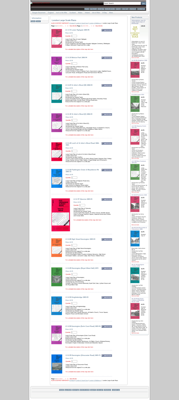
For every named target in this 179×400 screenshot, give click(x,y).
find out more (135, 57)
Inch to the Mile (61, 13)
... (63, 26)
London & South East (82, 23)
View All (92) (73, 26)
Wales (80, 13)
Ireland (87, 13)
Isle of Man (96, 13)
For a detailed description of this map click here (79, 49)
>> (68, 26)
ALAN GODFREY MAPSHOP (60, 23)
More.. (111, 13)
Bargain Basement (38, 13)
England (51, 13)
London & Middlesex (95, 23)
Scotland (72, 13)
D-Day (104, 13)
